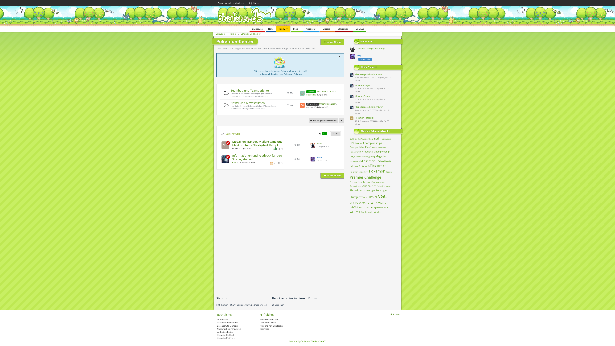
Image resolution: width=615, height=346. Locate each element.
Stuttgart (355, 197)
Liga (352, 156)
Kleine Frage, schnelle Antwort (369, 74)
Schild (380, 186)
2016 (352, 138)
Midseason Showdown (375, 161)
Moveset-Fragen (362, 85)
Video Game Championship (371, 207)
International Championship (374, 151)
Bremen (358, 143)
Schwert (387, 186)
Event (374, 147)
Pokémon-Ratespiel (364, 117)
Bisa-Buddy (311, 95)
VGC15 (354, 203)
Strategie (381, 190)
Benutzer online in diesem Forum (294, 298)
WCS (386, 207)
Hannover (354, 151)
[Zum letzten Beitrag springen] (313, 145)
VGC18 (354, 207)
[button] (339, 56)
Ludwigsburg (369, 156)
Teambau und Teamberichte (250, 90)
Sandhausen (369, 186)
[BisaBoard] (307, 16)
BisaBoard (386, 138)
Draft (368, 147)
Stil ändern (394, 314)
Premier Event (356, 182)
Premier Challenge (365, 177)
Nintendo (363, 166)
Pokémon (377, 171)
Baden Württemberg (364, 138)
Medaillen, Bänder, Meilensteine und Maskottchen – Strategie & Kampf (257, 143)
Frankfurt (382, 147)
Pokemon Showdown (359, 171)
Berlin (377, 138)
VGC (382, 196)
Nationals (354, 166)
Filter (336, 133)
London (359, 156)
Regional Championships (374, 182)
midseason (355, 161)
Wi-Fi (353, 212)
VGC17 (382, 203)
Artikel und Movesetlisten (248, 103)
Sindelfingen (369, 190)
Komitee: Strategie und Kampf (371, 48)
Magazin (381, 156)
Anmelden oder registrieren (231, 3)
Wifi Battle (361, 212)
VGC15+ (363, 203)
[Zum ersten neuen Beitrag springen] (302, 93)
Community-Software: (307, 341)
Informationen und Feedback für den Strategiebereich (257, 157)
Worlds (377, 212)
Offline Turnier (377, 165)
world (370, 212)
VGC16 (372, 203)
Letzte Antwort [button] (233, 133)
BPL (352, 143)
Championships (372, 143)
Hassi (234, 162)
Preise (389, 171)
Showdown (356, 190)
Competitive (357, 147)
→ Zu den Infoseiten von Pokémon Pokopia (281, 74)
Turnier (372, 197)
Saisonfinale (355, 186)
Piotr (319, 143)
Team (364, 197)
